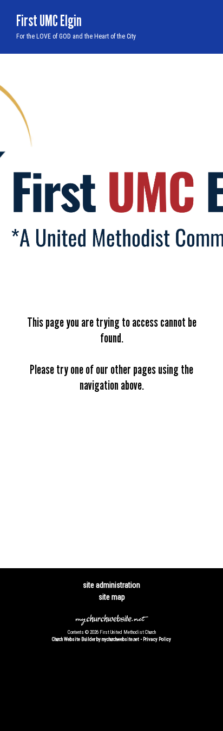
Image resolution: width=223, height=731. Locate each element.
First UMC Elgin (48, 20)
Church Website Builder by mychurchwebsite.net (95, 639)
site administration (111, 585)
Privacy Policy (157, 639)
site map (112, 597)
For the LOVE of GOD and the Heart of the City (76, 36)
